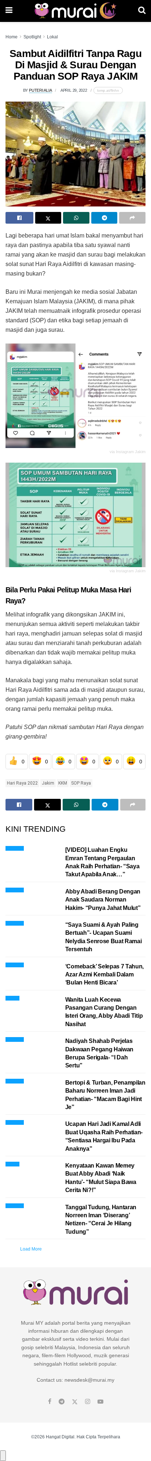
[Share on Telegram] (104, 218)
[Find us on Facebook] (49, 1401)
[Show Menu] (8, 11)
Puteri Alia (40, 90)
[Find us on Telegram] (62, 1401)
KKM (62, 783)
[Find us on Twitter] (75, 1401)
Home (11, 36)
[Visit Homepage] (75, 11)
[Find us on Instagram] (87, 1401)
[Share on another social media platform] (132, 218)
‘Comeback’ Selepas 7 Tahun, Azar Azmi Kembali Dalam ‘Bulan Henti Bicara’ (104, 974)
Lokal (52, 36)
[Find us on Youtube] (100, 1401)
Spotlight (32, 36)
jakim (48, 783)
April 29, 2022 (73, 90)
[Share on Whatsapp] (76, 218)
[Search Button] (142, 11)
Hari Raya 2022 (22, 783)
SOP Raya (81, 783)
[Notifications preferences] (3, 1455)
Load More (31, 1249)
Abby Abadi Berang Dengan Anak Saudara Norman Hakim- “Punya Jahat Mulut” (103, 899)
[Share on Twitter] (48, 218)
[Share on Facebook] (19, 218)
